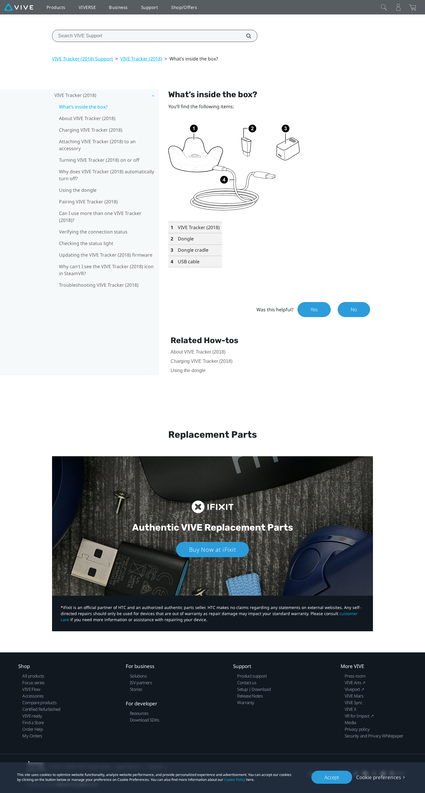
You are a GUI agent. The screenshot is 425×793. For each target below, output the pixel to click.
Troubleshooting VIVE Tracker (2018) (98, 285)
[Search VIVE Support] (245, 36)
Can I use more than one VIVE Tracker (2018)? (100, 216)
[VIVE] (18, 7)
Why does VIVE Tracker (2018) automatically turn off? (106, 175)
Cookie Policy (234, 779)
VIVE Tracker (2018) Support (82, 59)
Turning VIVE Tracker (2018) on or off (99, 160)
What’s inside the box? (83, 107)
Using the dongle (78, 190)
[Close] (384, 7)
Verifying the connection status (93, 232)
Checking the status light (86, 243)
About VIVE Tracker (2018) (87, 118)
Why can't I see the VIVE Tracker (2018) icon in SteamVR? (106, 270)
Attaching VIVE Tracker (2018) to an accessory (97, 145)
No (354, 309)
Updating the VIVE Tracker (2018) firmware (105, 255)
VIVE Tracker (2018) (141, 59)
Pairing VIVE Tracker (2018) (88, 201)
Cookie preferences (378, 777)
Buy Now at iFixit (212, 549)
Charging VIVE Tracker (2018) (90, 130)
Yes (314, 309)
